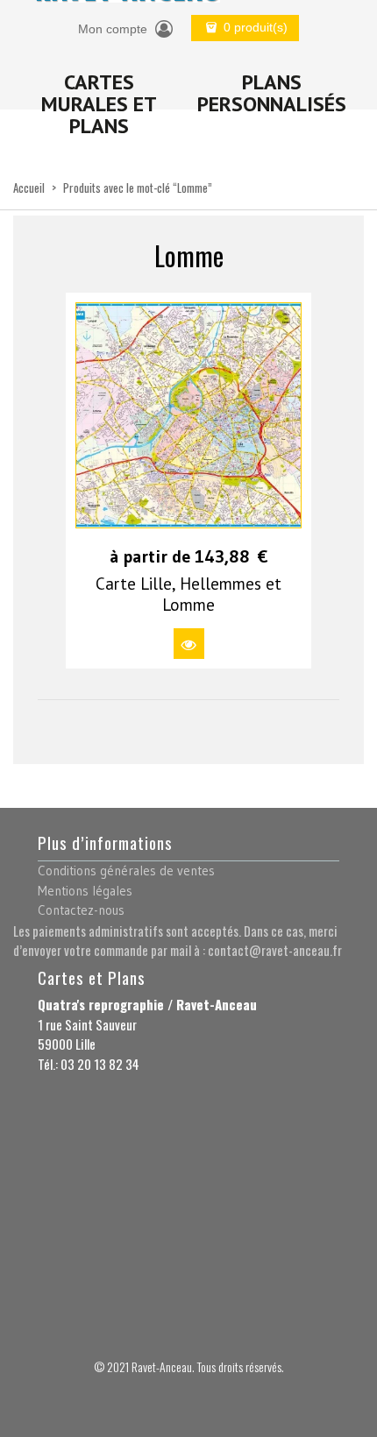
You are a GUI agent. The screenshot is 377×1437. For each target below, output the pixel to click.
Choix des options (189, 643)
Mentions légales (85, 890)
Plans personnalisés (271, 92)
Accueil (29, 187)
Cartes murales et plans (99, 103)
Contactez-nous (81, 910)
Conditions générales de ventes (126, 870)
